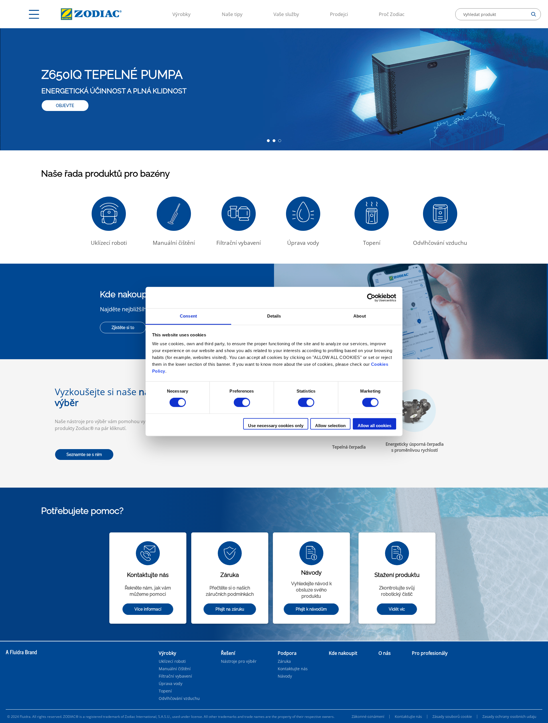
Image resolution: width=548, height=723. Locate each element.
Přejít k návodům (311, 609)
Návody (285, 676)
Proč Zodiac (391, 14)
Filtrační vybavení (175, 676)
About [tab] (359, 316)
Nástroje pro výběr (239, 661)
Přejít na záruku (229, 609)
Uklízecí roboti (172, 661)
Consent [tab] (188, 316)
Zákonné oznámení (368, 716)
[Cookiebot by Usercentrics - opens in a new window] (371, 297)
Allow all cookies (374, 425)
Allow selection (330, 425)
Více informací (147, 609)
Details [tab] (274, 316)
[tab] (268, 140)
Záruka (284, 661)
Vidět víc (397, 609)
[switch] (242, 402)
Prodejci (339, 14)
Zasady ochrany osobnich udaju (509, 716)
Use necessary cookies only (275, 425)
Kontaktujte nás (293, 669)
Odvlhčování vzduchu (179, 698)
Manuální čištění (175, 669)
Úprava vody (170, 683)
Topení (165, 691)
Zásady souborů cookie (452, 716)
